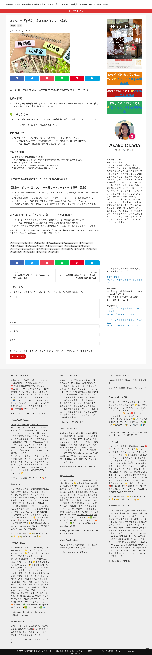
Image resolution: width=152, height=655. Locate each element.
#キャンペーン (41, 425)
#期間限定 (92, 433)
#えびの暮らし (29, 249)
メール (14, 331)
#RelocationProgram (35, 246)
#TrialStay (85, 246)
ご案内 (13, 26)
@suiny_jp (16, 484)
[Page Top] (147, 650)
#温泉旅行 (79, 545)
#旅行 (32, 425)
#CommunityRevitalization (22, 243)
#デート (128, 422)
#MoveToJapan (18, 246)
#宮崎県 (34, 526)
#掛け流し (69, 545)
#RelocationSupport (55, 246)
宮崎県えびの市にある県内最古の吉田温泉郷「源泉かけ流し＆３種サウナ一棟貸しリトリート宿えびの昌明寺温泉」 (57, 4)
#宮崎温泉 (118, 511)
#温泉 (13, 380)
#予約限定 (26, 380)
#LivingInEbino (54, 243)
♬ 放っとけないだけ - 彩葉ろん (74, 552)
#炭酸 (81, 380)
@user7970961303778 (21, 376)
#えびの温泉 (129, 511)
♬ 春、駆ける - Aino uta (120, 561)
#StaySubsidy (71, 246)
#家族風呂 (32, 626)
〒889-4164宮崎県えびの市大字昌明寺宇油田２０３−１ (124, 280)
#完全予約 (118, 380)
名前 (13, 322)
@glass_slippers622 (118, 397)
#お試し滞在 (43, 249)
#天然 (75, 380)
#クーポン (75, 433)
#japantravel (128, 492)
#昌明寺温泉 (16, 252)
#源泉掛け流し (90, 380)
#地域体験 (55, 249)
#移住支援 (54, 252)
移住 (19, 26)
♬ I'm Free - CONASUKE (71, 422)
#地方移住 (80, 249)
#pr (28, 526)
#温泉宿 (127, 380)
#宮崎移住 (92, 249)
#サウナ (25, 425)
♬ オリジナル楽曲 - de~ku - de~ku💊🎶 (29, 478)
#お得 (13, 425)
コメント (15, 297)
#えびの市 (16, 249)
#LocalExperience (71, 243)
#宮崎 (141, 419)
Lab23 (80, 653)
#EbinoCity (40, 243)
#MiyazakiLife (87, 243)
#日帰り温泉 (22, 626)
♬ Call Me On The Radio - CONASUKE (29, 414)
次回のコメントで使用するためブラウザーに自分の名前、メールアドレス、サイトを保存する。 (52, 351)
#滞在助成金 (30, 252)
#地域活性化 (68, 249)
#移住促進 (42, 252)
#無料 (19, 380)
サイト (13, 340)
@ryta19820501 (18, 543)
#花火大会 (36, 380)
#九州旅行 (140, 511)
